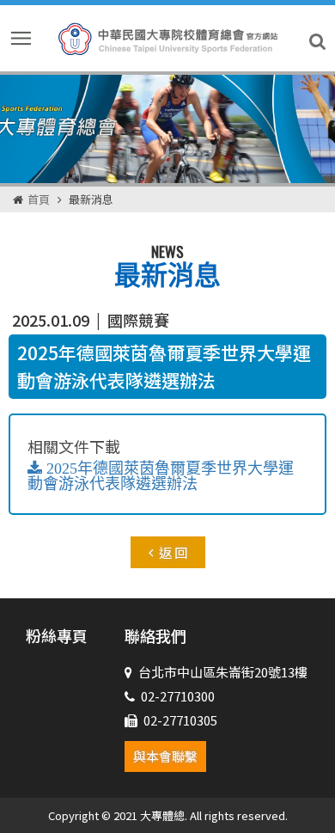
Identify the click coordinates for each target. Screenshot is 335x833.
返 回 (173, 552)
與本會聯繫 (165, 756)
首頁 (38, 199)
